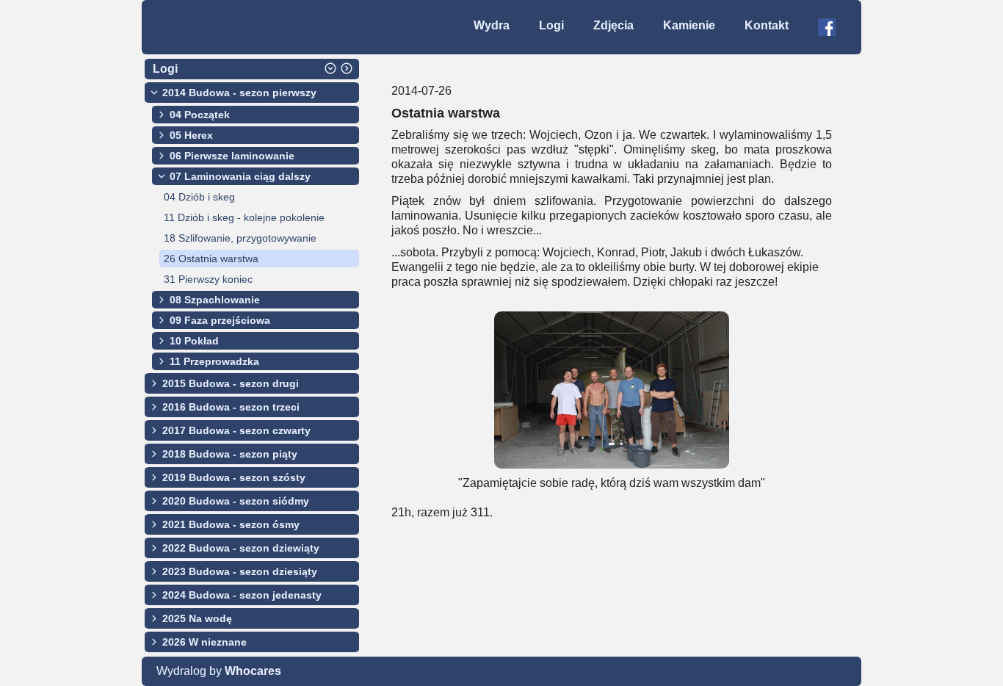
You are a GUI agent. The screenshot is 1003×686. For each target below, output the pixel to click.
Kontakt (767, 25)
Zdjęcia (613, 25)
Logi (551, 25)
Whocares (253, 671)
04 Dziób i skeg (199, 197)
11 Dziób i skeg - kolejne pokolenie (244, 217)
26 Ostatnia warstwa (211, 258)
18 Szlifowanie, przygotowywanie (240, 238)
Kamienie (689, 25)
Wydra (492, 25)
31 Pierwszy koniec (208, 279)
